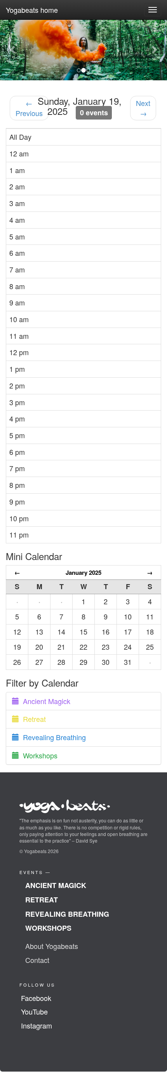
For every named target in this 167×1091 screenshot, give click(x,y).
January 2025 (83, 572)
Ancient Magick (44, 701)
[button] (12, 49)
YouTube (34, 1011)
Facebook (36, 998)
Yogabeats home (32, 10)
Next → (143, 108)
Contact (37, 960)
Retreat (32, 719)
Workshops (38, 755)
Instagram (36, 1025)
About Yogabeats (51, 946)
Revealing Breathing (52, 737)
